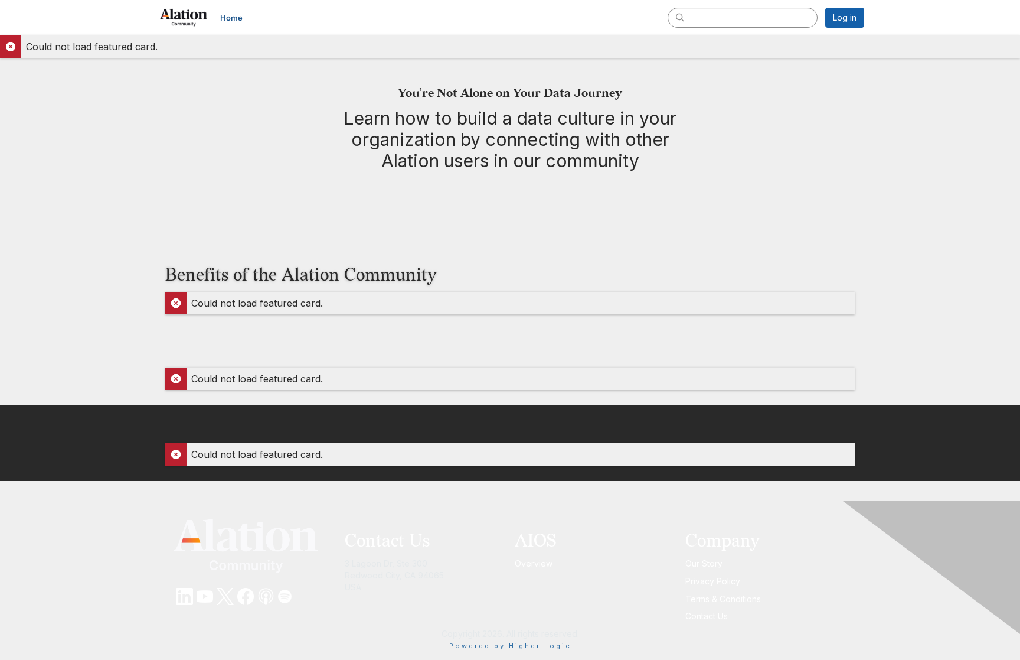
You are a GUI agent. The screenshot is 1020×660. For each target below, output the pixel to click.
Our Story (703, 563)
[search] (680, 17)
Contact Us (706, 616)
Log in (844, 17)
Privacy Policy (712, 581)
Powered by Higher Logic (510, 646)
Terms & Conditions (723, 599)
